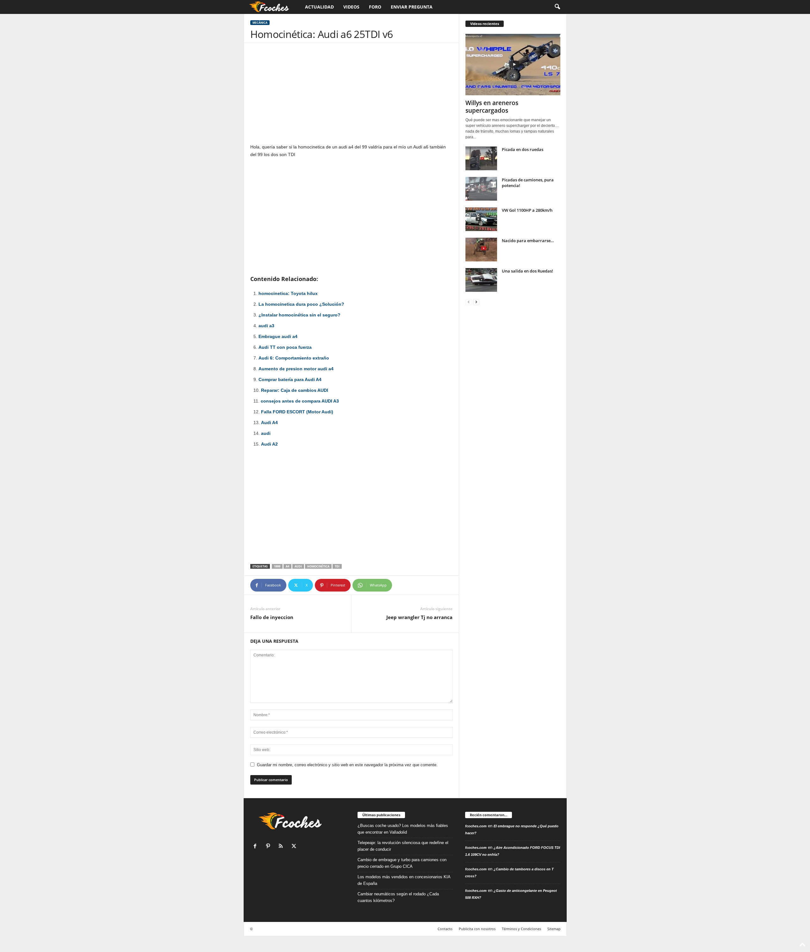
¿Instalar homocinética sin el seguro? (299, 314)
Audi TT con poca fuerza (285, 347)
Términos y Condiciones (521, 928)
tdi (337, 566)
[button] (557, 7)
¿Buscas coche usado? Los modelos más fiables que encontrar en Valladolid (403, 829)
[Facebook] (256, 846)
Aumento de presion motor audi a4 (296, 368)
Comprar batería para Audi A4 (290, 379)
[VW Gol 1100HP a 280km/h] (481, 219)
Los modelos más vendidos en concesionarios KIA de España (404, 880)
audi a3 (266, 325)
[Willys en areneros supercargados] (512, 64)
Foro (375, 7)
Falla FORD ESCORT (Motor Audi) (297, 411)
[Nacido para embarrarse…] (481, 249)
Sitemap (554, 928)
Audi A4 (269, 422)
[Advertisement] (351, 96)
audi (266, 433)
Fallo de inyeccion (271, 617)
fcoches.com (476, 826)
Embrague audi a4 (278, 336)
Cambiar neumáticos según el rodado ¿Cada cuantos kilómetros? (398, 897)
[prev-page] (468, 301)
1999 (277, 566)
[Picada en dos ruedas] (481, 158)
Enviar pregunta (412, 7)
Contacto (445, 928)
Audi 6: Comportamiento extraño (294, 357)
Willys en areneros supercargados (491, 107)
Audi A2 (269, 444)
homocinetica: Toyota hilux (288, 293)
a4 (287, 566)
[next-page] (476, 301)
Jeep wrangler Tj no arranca (419, 617)
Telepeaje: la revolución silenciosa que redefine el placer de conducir (403, 846)
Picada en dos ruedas (522, 149)
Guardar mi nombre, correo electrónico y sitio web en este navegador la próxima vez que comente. (347, 764)
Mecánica (259, 23)
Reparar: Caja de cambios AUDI (294, 390)
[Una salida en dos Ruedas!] (481, 280)
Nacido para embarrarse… (528, 240)
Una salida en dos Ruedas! (527, 271)
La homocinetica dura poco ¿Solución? (301, 304)
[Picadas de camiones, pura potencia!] (481, 189)
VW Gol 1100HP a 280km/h (527, 210)
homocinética (318, 566)
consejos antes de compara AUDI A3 (300, 401)
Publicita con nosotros (477, 928)
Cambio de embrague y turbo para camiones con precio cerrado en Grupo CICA (402, 863)
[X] (295, 846)
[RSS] (282, 846)
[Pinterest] (269, 846)
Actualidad (319, 7)
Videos (351, 7)
